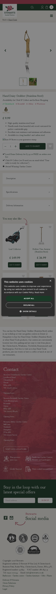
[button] (28, 311)
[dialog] (28, 297)
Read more (39, 292)
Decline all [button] (28, 305)
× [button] (50, 281)
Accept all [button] (29, 298)
